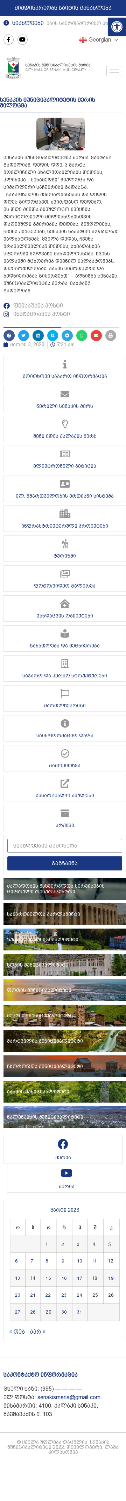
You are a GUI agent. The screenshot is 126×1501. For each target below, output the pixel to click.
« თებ (17, 1331)
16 (64, 1278)
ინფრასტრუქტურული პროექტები (64, 526)
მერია (63, 1157)
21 (32, 1295)
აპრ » (38, 1331)
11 (94, 1261)
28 (32, 1312)
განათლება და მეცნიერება (65, 646)
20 (17, 1295)
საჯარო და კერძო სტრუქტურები (64, 675)
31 (79, 1312)
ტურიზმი (65, 556)
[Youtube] (23, 40)
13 (17, 1278)
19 (110, 1278)
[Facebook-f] (9, 40)
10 (79, 1261)
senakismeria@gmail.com (68, 1397)
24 (79, 1295)
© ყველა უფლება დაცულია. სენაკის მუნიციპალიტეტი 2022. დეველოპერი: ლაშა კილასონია (63, 1447)
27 (17, 1312)
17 (79, 1278)
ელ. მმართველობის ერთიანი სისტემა (65, 496)
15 (48, 1278)
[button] (117, 27)
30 (64, 1312)
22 (48, 1295)
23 (64, 1295)
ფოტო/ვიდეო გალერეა (65, 586)
